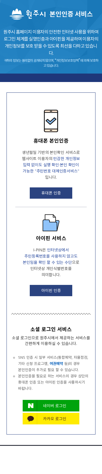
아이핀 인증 (51, 290)
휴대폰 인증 (51, 193)
